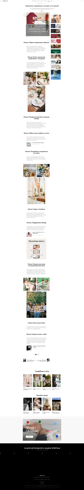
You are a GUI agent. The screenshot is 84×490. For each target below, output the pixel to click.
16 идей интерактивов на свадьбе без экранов (46, 389)
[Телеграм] (40, 482)
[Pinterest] (43, 482)
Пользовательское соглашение (41, 485)
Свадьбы (24, 411)
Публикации (41, 479)
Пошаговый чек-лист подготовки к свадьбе (37, 389)
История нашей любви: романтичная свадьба (26, 412)
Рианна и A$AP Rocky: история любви (56, 389)
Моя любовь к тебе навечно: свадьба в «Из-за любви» (36, 412)
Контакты (45, 479)
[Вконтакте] (42, 482)
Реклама (36, 479)
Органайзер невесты (36, 241)
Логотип (48, 479)
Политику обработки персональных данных (49, 485)
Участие (38, 479)
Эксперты (43, 411)
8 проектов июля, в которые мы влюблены (45, 412)
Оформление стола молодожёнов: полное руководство (27, 389)
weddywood (42, 475)
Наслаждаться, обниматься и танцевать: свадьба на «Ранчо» (56, 412)
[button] (83, 1)
